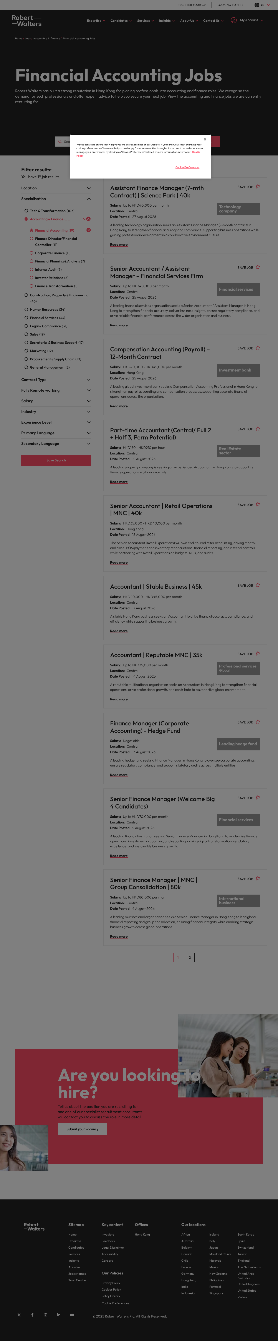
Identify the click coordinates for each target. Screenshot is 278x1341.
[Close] (205, 139)
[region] (140, 156)
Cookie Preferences (187, 167)
